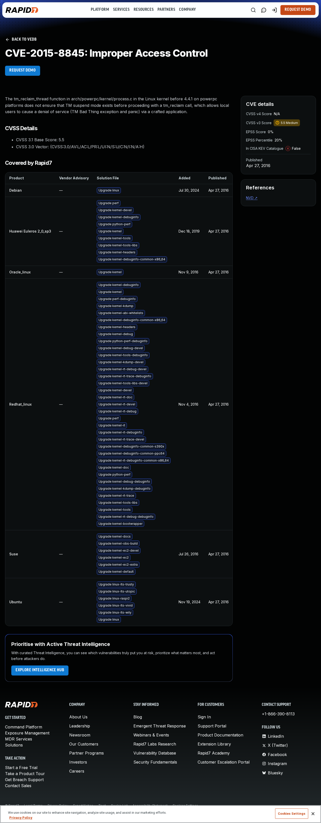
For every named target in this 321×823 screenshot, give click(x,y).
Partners (166, 10)
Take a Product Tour (25, 773)
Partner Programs (86, 753)
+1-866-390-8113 (278, 713)
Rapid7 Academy (214, 753)
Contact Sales (18, 785)
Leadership (79, 725)
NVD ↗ (252, 198)
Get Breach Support (24, 779)
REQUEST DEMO (22, 70)
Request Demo (298, 10)
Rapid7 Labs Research (154, 743)
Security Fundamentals (155, 762)
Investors (78, 762)
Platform (100, 10)
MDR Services (18, 738)
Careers (76, 771)
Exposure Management (27, 732)
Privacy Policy (20, 817)
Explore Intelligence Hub (40, 670)
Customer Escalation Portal (224, 762)
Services (121, 10)
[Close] (312, 813)
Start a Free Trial (21, 767)
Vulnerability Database (154, 753)
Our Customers (83, 743)
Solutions (14, 744)
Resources (144, 10)
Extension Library (214, 743)
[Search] (253, 10)
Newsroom (79, 734)
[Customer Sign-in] (274, 10)
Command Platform (23, 726)
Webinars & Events (151, 734)
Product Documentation (220, 734)
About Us (78, 716)
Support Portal (212, 725)
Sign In (204, 716)
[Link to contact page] (263, 10)
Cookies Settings (291, 813)
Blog (137, 716)
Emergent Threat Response (159, 725)
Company (187, 10)
